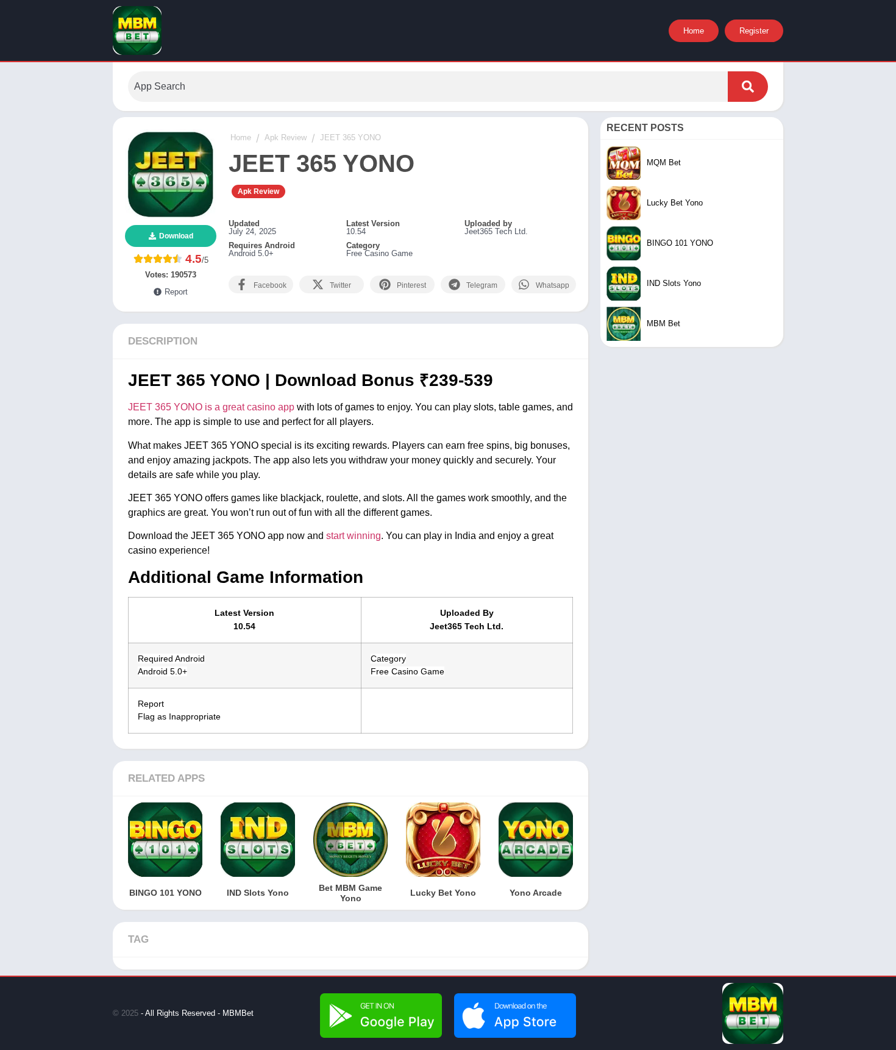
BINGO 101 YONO (165, 893)
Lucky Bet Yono (443, 893)
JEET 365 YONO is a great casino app (211, 407)
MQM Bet (664, 162)
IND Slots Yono (258, 893)
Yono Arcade (536, 893)
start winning (353, 535)
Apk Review (258, 191)
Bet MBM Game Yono (350, 893)
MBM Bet (663, 323)
